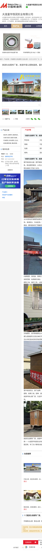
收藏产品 (7, 119)
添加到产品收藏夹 (7, 195)
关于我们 (16, 547)
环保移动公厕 (28, 521)
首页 (1, 59)
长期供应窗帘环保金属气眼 (10, 52)
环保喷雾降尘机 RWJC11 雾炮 (31, 52)
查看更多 (10, 170)
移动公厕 (37, 521)
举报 (16, 119)
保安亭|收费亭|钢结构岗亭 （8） (13, 135)
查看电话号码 (9, 156)
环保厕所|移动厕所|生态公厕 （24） (14, 140)
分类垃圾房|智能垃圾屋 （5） (12, 138)
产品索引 (4, 192)
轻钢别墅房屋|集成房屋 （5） (12, 143)
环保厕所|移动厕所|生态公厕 (19, 59)
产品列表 (6, 59)
